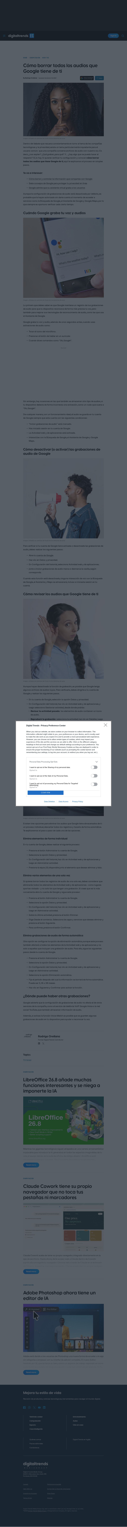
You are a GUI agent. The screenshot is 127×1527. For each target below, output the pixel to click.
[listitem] (63, 762)
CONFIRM (45, 793)
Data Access (63, 801)
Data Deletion (49, 801)
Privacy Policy (77, 801)
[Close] (106, 725)
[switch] (94, 767)
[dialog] (63, 763)
